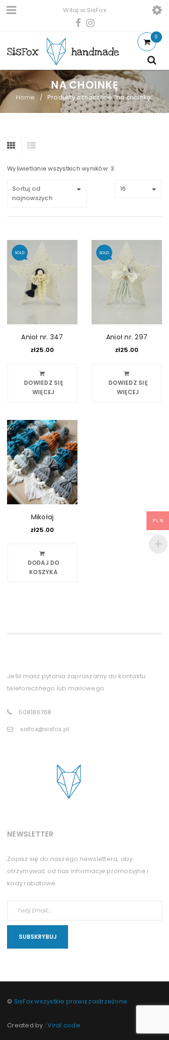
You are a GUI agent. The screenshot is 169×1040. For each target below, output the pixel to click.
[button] (42, 563)
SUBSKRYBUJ (38, 937)
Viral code (63, 1025)
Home (25, 97)
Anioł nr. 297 (126, 337)
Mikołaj (42, 517)
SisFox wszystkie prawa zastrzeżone (71, 1001)
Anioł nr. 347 (42, 337)
